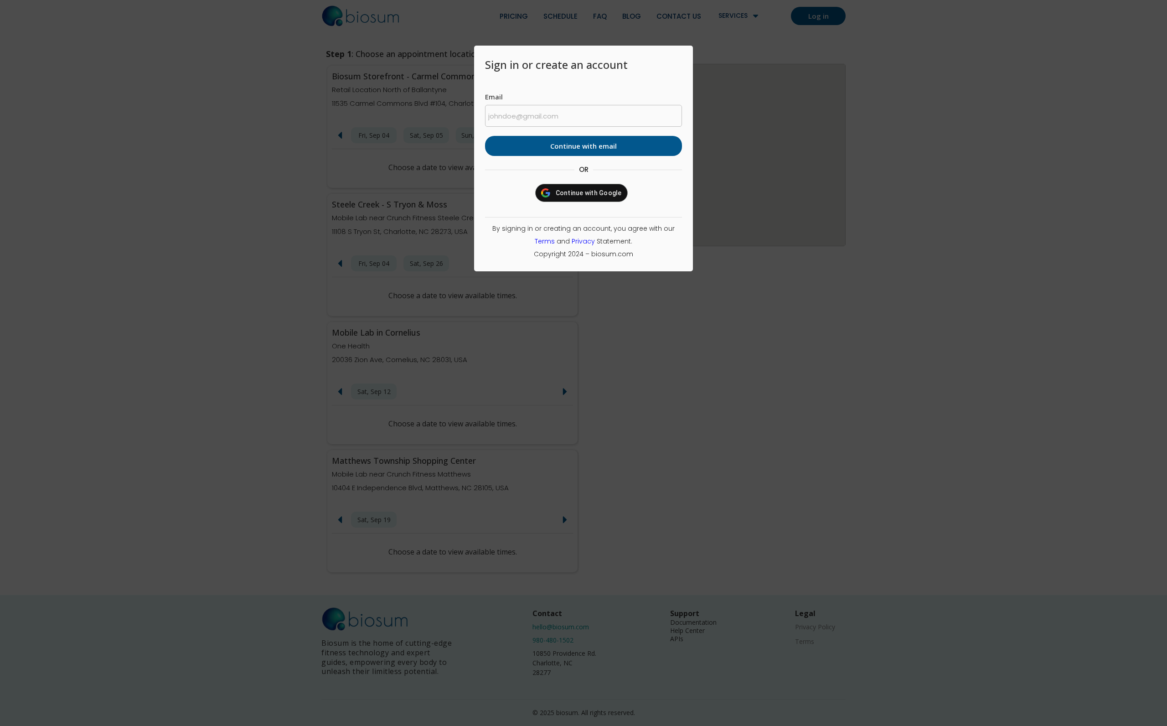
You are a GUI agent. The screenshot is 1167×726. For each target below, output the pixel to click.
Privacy (583, 241)
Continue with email (583, 145)
